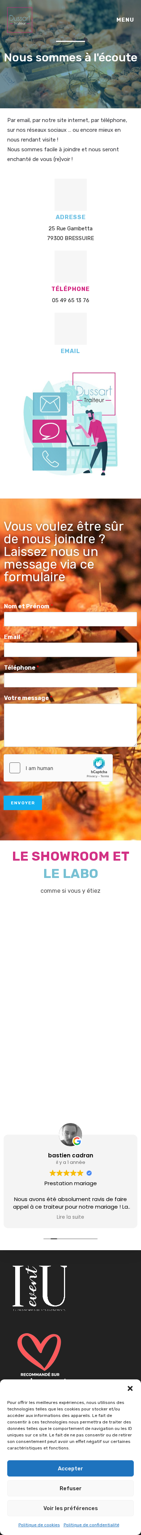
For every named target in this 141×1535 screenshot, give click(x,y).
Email (14, 637)
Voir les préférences (70, 1508)
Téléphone (21, 667)
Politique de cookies (39, 1524)
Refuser (71, 1488)
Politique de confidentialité (91, 1524)
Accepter (70, 1468)
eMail (70, 351)
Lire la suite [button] (70, 1217)
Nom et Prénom (28, 606)
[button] (130, 1388)
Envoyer (23, 802)
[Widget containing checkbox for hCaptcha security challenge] (58, 768)
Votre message (28, 698)
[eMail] (71, 329)
